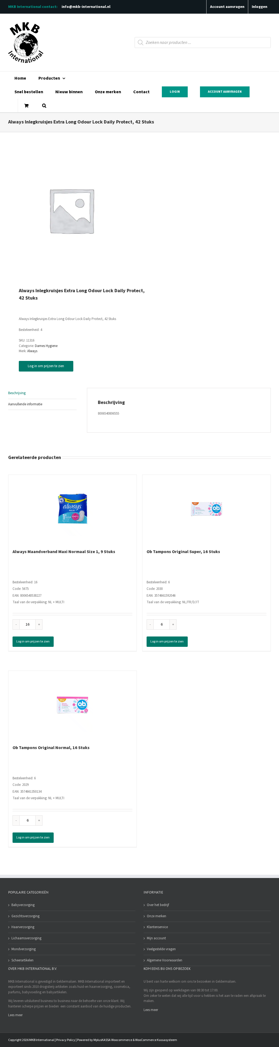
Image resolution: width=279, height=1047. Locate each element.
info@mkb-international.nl (86, 7)
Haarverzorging (22, 927)
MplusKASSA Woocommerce (112, 1040)
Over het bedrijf (158, 905)
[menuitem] (20, 78)
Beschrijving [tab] (17, 393)
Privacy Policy (65, 1040)
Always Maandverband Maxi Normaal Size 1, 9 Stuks (64, 552)
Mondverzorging (23, 949)
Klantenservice (157, 927)
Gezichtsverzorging (25, 916)
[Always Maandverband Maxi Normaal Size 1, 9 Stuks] (72, 509)
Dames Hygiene (46, 345)
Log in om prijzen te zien (46, 366)
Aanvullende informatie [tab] (25, 404)
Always (32, 351)
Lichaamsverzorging (26, 938)
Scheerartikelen (22, 960)
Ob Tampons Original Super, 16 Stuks (183, 552)
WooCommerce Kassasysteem (156, 1040)
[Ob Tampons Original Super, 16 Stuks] (206, 509)
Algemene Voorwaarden (164, 960)
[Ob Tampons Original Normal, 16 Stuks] (72, 705)
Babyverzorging (23, 905)
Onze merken (156, 916)
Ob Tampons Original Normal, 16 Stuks (51, 748)
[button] (44, 105)
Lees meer (15, 1015)
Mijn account (156, 938)
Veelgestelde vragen (161, 949)
